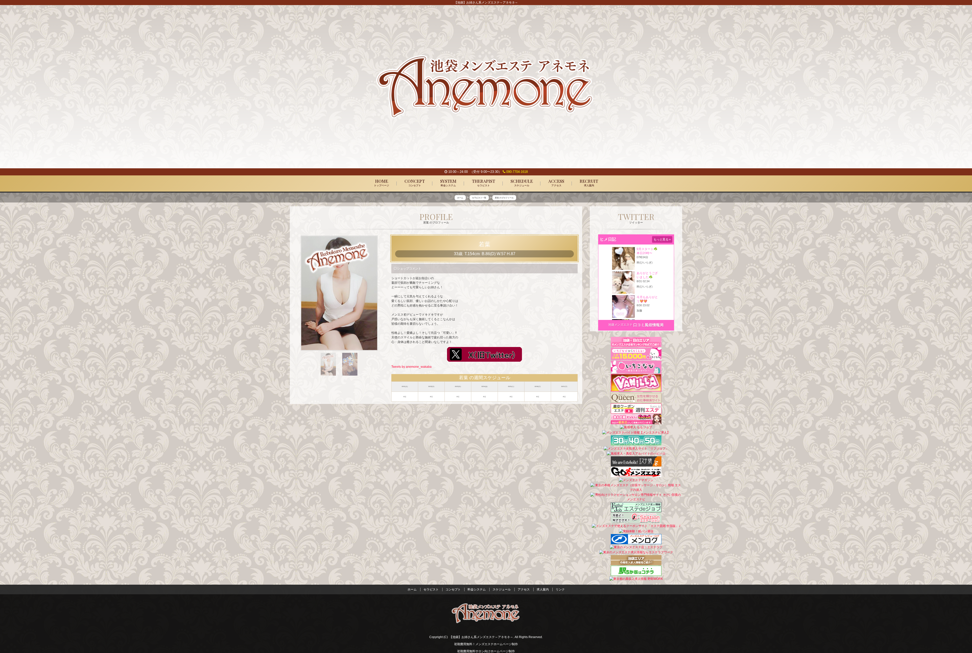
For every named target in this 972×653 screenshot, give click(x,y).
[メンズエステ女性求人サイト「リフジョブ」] (636, 448)
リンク (560, 589)
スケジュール (502, 589)
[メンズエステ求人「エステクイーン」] (636, 397)
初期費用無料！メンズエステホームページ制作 (486, 644)
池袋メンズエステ (620, 325)
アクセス (524, 589)
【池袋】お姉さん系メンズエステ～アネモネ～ (481, 637)
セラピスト (431, 589)
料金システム (477, 589)
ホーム (412, 589)
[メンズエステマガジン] (636, 480)
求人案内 (543, 589)
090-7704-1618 (516, 172)
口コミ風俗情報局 (648, 325)
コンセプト (453, 589)
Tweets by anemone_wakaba (411, 367)
